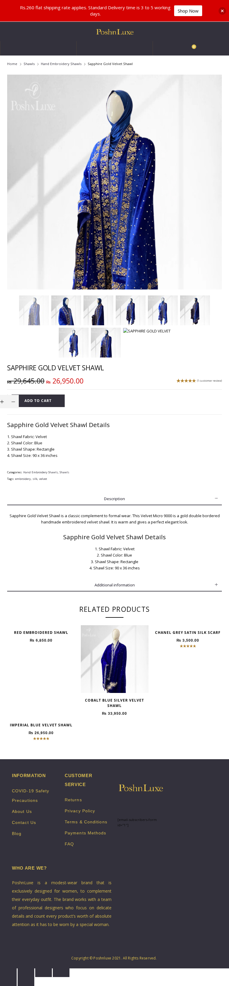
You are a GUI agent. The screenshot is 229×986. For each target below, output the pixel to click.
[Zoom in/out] (61, 972)
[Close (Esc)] (8, 972)
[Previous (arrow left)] (8, 981)
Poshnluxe (102, 958)
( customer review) (209, 381)
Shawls (29, 63)
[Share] (26, 972)
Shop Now (188, 11)
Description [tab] (114, 498)
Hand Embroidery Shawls (61, 63)
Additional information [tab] (115, 585)
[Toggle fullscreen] (43, 972)
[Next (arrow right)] (26, 981)
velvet (43, 479)
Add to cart (38, 400)
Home (12, 63)
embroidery (23, 479)
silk (35, 479)
